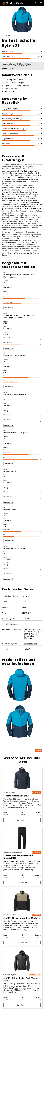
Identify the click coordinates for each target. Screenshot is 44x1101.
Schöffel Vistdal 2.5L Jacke (16, 795)
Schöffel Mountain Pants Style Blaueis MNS (18, 856)
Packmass (7, 144)
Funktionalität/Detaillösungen (15, 129)
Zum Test (8, 308)
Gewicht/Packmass (10, 134)
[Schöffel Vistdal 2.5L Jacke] (22, 778)
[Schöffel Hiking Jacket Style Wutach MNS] (22, 960)
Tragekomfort (8, 139)
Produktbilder (9, 91)
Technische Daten (11, 88)
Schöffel (27, 649)
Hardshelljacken (30, 643)
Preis (5, 813)
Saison (23, 813)
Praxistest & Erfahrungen (14, 82)
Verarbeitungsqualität (12, 119)
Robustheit (7, 52)
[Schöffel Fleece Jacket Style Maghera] (22, 900)
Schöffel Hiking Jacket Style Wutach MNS (21, 979)
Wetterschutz (8, 57)
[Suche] (35, 3)
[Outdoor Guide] (12, 3)
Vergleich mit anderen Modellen (16, 85)
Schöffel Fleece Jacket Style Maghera (21, 918)
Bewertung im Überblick (13, 80)
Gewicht (38, 813)
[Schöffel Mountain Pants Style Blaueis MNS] (22, 838)
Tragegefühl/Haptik (10, 109)
